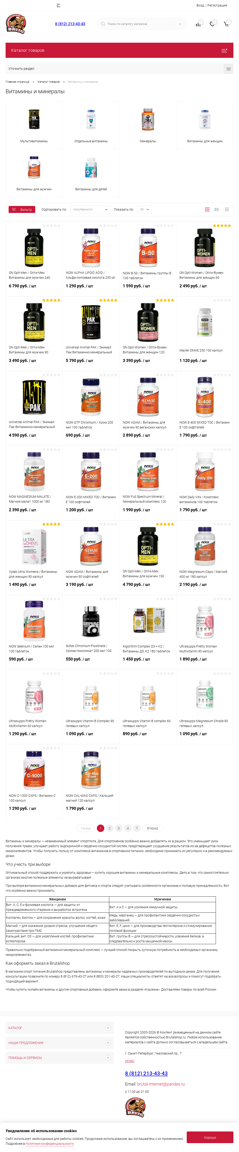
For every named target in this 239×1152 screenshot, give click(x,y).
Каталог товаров (27, 50)
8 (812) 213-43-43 (70, 24)
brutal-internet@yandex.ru (161, 1084)
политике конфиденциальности (50, 1143)
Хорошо (210, 1137)
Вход (200, 5)
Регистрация (217, 5)
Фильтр (26, 210)
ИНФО (129, 1061)
